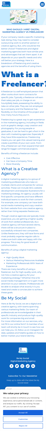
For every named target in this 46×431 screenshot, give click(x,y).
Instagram (35, 330)
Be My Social (15, 304)
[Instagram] (22, 366)
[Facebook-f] (11, 366)
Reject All (23, 426)
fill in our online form (15, 324)
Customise (23, 419)
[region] (23, 410)
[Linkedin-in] (33, 366)
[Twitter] (17, 366)
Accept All (23, 413)
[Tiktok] (28, 366)
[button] (42, 4)
